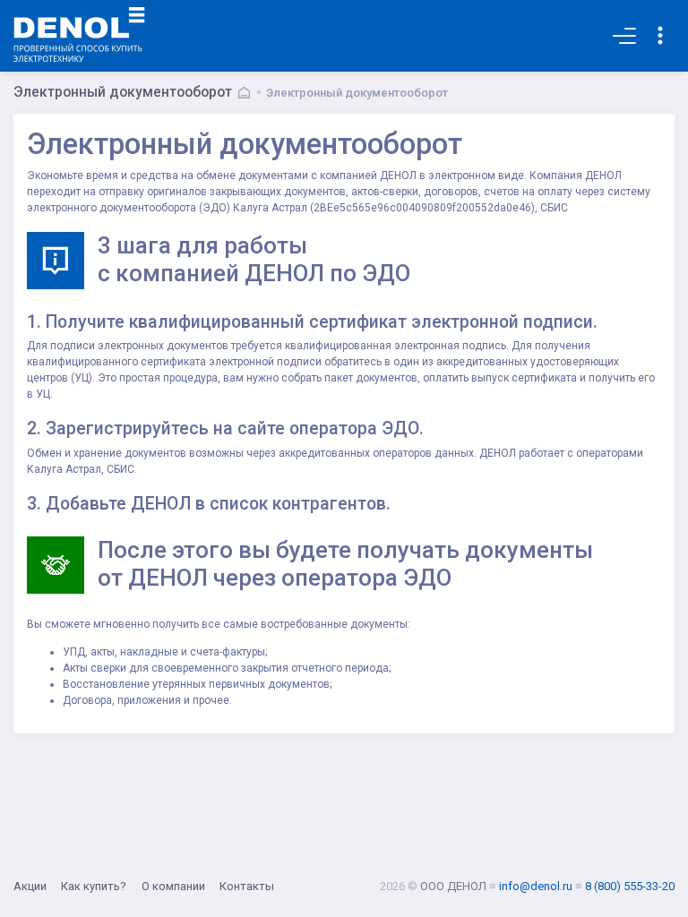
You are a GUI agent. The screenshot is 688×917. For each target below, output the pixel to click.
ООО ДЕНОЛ (453, 886)
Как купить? (93, 886)
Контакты (246, 886)
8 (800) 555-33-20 (630, 886)
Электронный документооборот (357, 92)
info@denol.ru (535, 886)
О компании (173, 886)
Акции (30, 886)
